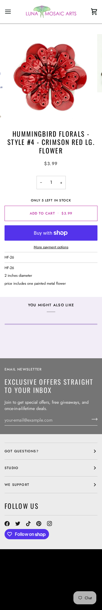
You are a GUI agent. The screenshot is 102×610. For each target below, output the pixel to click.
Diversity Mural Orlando (31, 591)
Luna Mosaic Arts (27, 575)
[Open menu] (13, 12)
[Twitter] (17, 523)
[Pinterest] (38, 523)
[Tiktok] (28, 523)
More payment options (51, 247)
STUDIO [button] (11, 467)
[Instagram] (49, 523)
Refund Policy (19, 596)
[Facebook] (7, 523)
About (84, 575)
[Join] (92, 419)
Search (67, 575)
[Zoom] (18, 110)
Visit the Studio (41, 580)
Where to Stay (59, 585)
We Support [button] (17, 484)
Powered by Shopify (59, 601)
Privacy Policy (20, 601)
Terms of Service (55, 596)
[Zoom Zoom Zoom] (51, 77)
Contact (13, 580)
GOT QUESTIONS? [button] (22, 451)
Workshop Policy (23, 585)
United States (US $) (30, 563)
